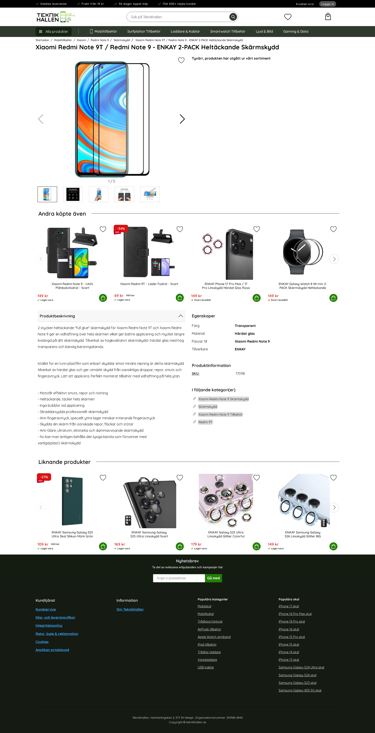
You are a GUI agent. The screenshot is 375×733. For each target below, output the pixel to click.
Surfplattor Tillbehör (143, 31)
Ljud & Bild (264, 31)
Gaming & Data (295, 31)
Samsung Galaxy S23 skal (297, 683)
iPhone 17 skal (289, 606)
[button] (182, 119)
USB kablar (206, 667)
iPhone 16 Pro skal (292, 621)
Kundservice (305, 4)
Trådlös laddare (209, 652)
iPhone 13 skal (289, 660)
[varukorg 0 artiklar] (328, 17)
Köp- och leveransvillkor (55, 617)
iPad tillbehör (207, 644)
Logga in (327, 4)
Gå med (213, 578)
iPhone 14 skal (289, 652)
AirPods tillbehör (209, 629)
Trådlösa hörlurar (210, 621)
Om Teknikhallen (130, 609)
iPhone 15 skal (289, 644)
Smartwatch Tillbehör (227, 31)
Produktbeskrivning (57, 315)
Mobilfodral (206, 614)
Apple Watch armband (214, 637)
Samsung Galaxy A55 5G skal (300, 690)
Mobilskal (204, 606)
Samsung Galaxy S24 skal (297, 675)
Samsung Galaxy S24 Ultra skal (301, 667)
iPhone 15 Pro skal (292, 637)
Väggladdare (207, 660)
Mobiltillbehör (106, 31)
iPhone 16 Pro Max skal (295, 614)
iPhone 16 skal (289, 629)
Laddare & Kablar (185, 31)
